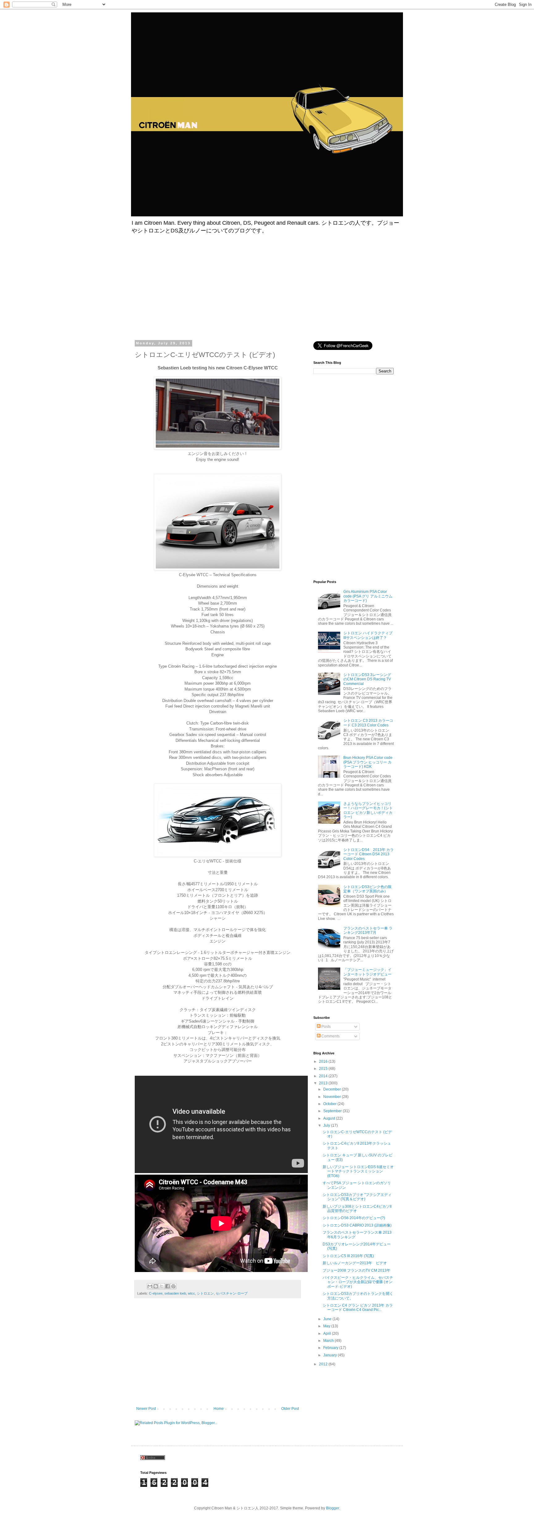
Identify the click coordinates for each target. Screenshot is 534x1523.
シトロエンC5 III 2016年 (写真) (348, 1256)
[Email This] (150, 1286)
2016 (323, 1061)
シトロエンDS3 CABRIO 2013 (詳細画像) (357, 1225)
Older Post (290, 1408)
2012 (323, 1364)
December (332, 1089)
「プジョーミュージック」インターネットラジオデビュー (367, 972)
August (329, 1118)
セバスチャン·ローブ (232, 1293)
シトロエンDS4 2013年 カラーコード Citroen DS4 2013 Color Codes (368, 854)
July (327, 1125)
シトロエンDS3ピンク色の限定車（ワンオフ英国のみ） (367, 889)
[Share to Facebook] (167, 1286)
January (330, 1355)
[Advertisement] (192, 285)
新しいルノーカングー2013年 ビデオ (355, 1263)
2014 (323, 1076)
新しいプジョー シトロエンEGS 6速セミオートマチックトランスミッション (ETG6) (358, 1171)
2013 (323, 1083)
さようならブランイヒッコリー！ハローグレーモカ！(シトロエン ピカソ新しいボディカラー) (368, 810)
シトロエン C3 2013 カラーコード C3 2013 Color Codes (368, 722)
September (333, 1111)
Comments (330, 1036)
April (327, 1333)
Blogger (332, 1508)
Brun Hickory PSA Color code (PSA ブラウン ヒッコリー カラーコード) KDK (367, 762)
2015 (323, 1068)
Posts (325, 1026)
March (329, 1340)
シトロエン (205, 1293)
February (331, 1348)
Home (219, 1408)
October (330, 1104)
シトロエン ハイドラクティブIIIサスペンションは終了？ (367, 635)
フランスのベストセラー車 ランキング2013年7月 (367, 930)
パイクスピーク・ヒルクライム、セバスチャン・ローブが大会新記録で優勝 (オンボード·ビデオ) (358, 1282)
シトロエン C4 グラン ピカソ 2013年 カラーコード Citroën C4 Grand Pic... (358, 1307)
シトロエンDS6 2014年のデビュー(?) (354, 1218)
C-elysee (156, 1293)
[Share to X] (162, 1286)
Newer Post (146, 1408)
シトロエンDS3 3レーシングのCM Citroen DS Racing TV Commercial (367, 679)
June (328, 1319)
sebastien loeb (175, 1293)
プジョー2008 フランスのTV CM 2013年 (356, 1270)
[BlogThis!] (156, 1286)
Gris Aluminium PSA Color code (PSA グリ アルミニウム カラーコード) (367, 596)
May (327, 1326)
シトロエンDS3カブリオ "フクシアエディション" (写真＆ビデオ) (357, 1197)
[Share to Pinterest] (173, 1286)
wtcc (191, 1293)
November (332, 1097)
